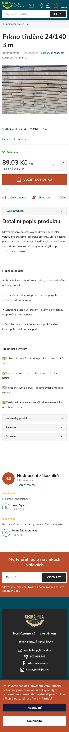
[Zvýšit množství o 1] (63, 162)
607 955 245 (37, 656)
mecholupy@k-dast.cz (37, 650)
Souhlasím (34, 721)
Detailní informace (13, 139)
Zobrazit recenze (26, 485)
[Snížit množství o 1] (63, 167)
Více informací (42, 698)
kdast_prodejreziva (37, 669)
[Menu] (64, 5)
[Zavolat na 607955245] (41, 5)
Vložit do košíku (37, 180)
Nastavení (34, 708)
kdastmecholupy (38, 663)
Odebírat (54, 577)
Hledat (58, 14)
